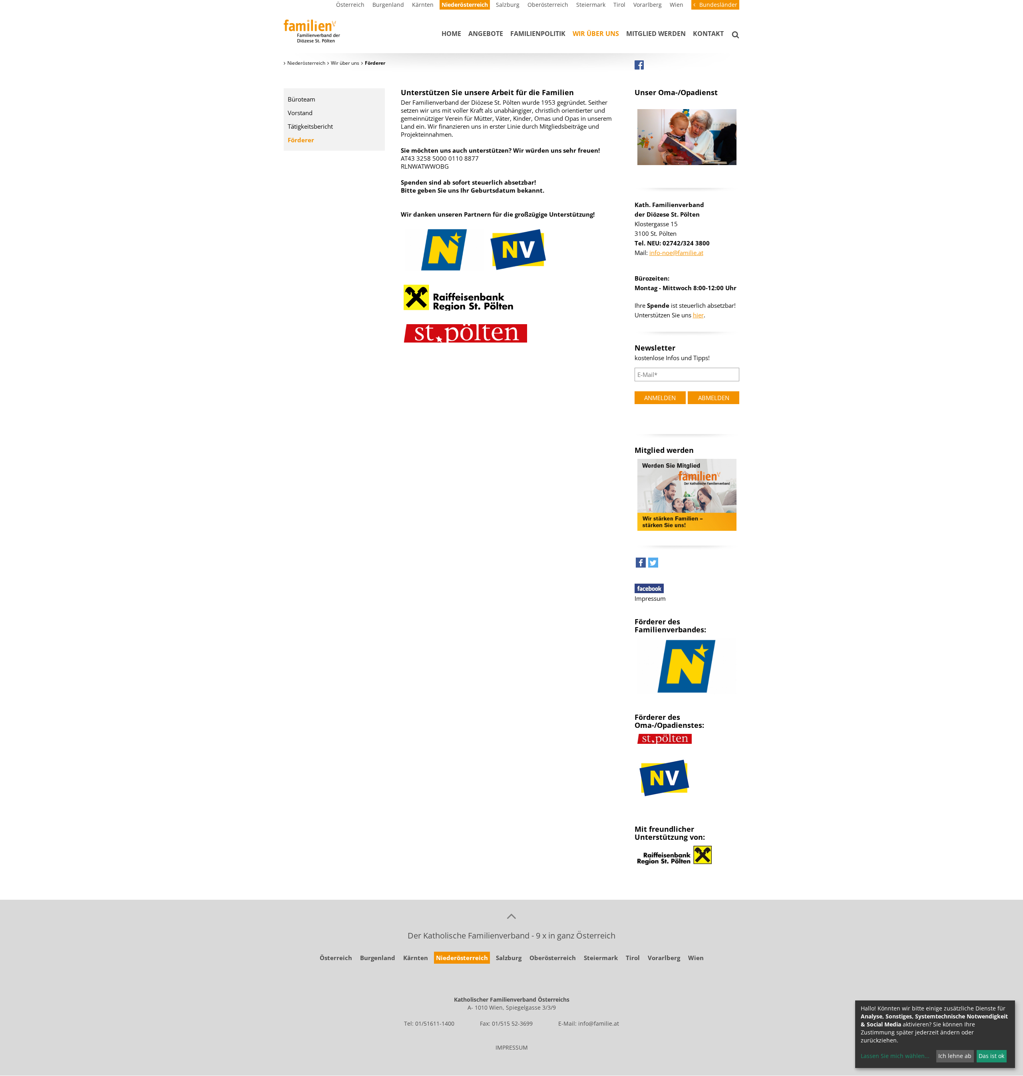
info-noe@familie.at (676, 253)
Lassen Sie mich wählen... (895, 1056)
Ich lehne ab (954, 1056)
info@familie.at (598, 1023)
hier (698, 315)
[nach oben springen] (511, 916)
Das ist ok (991, 1056)
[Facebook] (639, 64)
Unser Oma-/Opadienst (676, 92)
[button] (641, 565)
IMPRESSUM (512, 1047)
